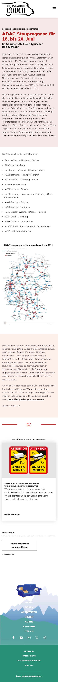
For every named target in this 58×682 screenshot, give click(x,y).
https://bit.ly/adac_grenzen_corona (26, 399)
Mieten (29, 617)
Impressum (29, 651)
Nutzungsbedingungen (29, 661)
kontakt (29, 665)
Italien (29, 631)
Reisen (29, 607)
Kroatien (29, 626)
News (29, 602)
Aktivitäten (29, 612)
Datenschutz (29, 656)
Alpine (29, 621)
